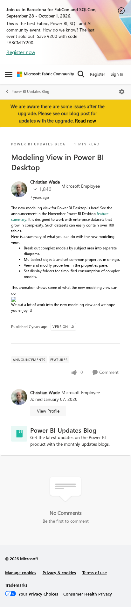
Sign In (117, 74)
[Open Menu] (121, 91)
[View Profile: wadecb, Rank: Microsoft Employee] (19, 189)
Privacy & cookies (59, 572)
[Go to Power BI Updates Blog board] (19, 434)
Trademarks (16, 585)
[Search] (81, 74)
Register (97, 74)
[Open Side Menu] (9, 74)
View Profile (48, 411)
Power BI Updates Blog (30, 91)
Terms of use (94, 572)
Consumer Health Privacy (87, 594)
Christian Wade (45, 182)
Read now (85, 120)
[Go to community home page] (45, 74)
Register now (20, 52)
